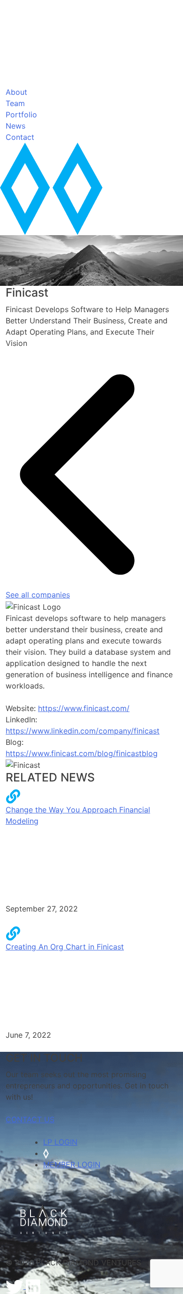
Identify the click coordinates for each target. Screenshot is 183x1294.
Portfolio (21, 114)
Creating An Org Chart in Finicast (65, 946)
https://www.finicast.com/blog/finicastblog (82, 753)
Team (15, 103)
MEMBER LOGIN (71, 1164)
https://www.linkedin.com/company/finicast (83, 730)
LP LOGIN (60, 1142)
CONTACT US (30, 1119)
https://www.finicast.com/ (84, 708)
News (15, 125)
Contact (20, 137)
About (16, 92)
